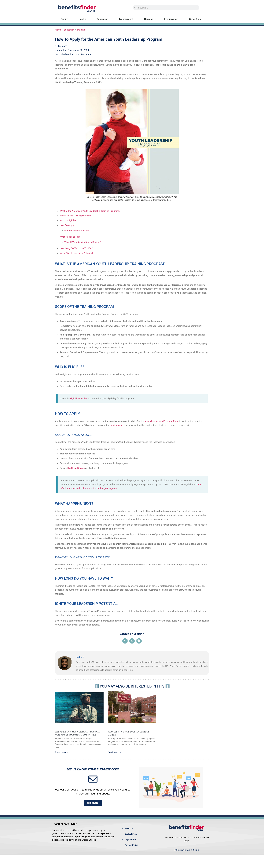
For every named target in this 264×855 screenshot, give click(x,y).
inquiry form (116, 425)
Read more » (61, 752)
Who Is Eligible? (68, 220)
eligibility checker (78, 398)
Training (81, 29)
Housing (148, 19)
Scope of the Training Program (75, 215)
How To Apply (67, 225)
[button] (125, 641)
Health (82, 19)
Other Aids (195, 19)
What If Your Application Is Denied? (82, 242)
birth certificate (76, 468)
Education (102, 19)
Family (64, 19)
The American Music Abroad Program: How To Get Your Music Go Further (77, 733)
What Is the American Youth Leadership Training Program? (90, 211)
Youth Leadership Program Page (161, 421)
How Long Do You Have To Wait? (76, 248)
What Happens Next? (70, 236)
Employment (126, 19)
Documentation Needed (76, 230)
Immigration (171, 19)
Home (58, 29)
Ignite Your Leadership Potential (76, 253)
